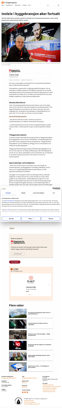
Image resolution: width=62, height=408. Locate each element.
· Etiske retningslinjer (48, 385)
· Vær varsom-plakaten (30, 402)
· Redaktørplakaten (29, 400)
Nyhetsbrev (18, 5)
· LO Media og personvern (48, 391)
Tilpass (30, 218)
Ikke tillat (11, 218)
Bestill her (24, 387)
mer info (7, 209)
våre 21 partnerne (10, 200)
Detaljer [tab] (23, 193)
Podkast (24, 5)
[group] (31, 284)
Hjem (3, 5)
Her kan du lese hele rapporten (17, 116)
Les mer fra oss (18, 254)
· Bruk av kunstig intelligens (49, 388)
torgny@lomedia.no (13, 77)
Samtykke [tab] (8, 193)
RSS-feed (24, 382)
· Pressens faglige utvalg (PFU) (32, 404)
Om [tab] (54, 193)
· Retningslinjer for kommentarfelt (51, 386)
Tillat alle (50, 218)
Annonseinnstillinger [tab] (38, 193)
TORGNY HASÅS (14, 75)
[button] (49, 284)
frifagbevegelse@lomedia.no (9, 378)
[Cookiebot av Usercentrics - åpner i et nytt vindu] (53, 188)
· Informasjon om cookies (48, 390)
